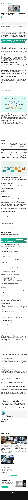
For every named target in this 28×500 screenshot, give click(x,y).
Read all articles (14, 475)
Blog (3, 3)
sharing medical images (6, 180)
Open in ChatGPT (5, 423)
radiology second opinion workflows (12, 338)
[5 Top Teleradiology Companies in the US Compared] (7, 440)
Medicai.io (12, 498)
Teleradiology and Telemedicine (5, 445)
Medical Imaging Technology (9, 3)
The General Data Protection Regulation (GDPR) (6, 114)
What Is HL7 (9, 60)
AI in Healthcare (11, 465)
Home (1, 3)
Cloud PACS (23, 445)
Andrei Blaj (7, 412)
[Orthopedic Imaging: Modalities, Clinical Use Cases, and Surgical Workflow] (7, 459)
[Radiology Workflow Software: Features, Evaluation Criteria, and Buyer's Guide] (20, 440)
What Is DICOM (13, 59)
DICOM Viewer (17, 446)
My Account (15, 498)
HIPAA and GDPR (4, 139)
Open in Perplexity (5, 425)
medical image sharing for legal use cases (11, 346)
